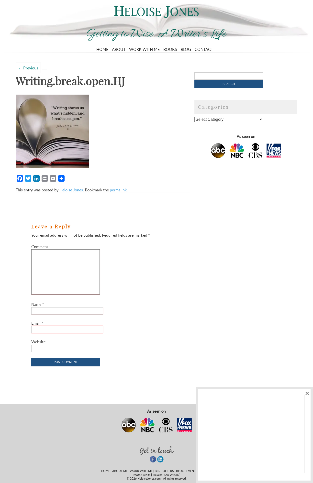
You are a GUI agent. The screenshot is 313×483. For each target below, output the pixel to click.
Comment (41, 246)
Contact (204, 49)
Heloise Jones (71, 190)
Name (37, 304)
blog (180, 471)
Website (38, 341)
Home (102, 49)
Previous (28, 68)
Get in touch (156, 450)
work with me (141, 471)
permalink (118, 190)
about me (120, 471)
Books (170, 49)
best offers (164, 471)
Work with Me (144, 49)
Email (37, 323)
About (118, 49)
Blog (186, 49)
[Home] (156, 16)
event (191, 471)
